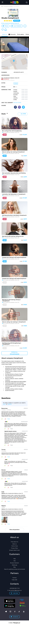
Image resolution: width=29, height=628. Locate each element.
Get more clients (17, 102)
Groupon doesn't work (14, 550)
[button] (14, 61)
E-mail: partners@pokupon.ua (14, 590)
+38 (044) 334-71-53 (14, 588)
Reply (9, 418)
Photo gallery (20, 34)
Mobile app (14, 565)
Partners (14, 577)
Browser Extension (14, 563)
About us (4, 34)
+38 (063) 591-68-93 (18, 72)
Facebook (15, 84)
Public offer (14, 579)
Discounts (13, 34)
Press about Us (14, 541)
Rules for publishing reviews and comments (14, 569)
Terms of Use (14, 546)
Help (14, 558)
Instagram (15, 83)
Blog (14, 567)
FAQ (14, 560)
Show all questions (14, 529)
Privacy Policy (14, 548)
